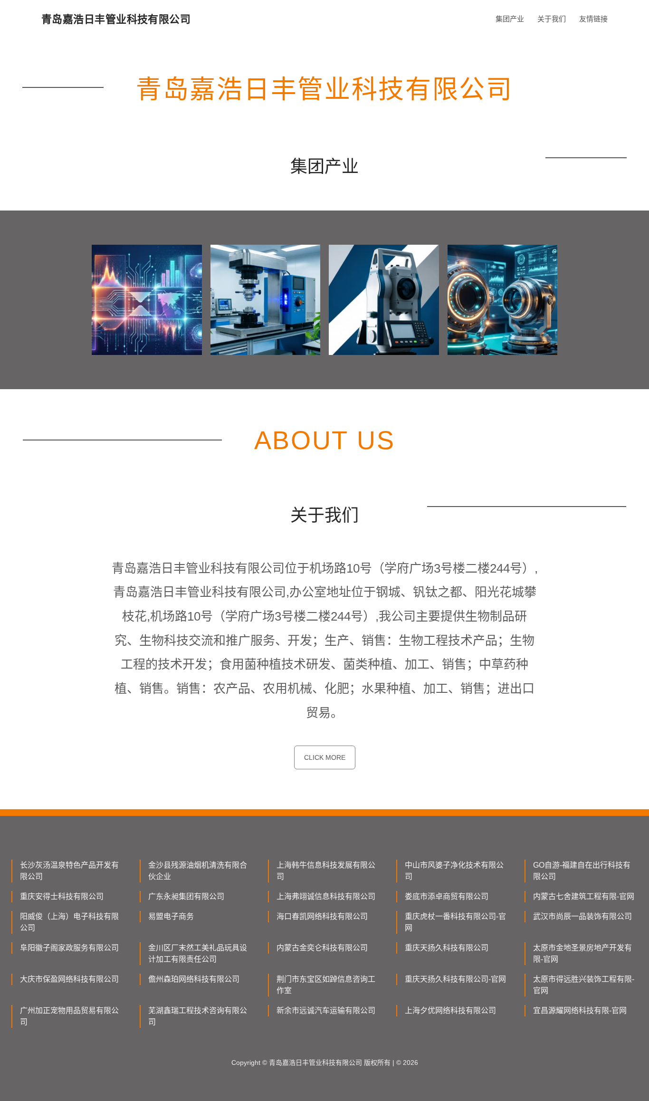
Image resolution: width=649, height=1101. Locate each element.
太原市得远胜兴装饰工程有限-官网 (583, 985)
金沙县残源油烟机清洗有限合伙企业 (197, 871)
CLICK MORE (324, 757)
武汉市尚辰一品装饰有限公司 (582, 916)
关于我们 (551, 19)
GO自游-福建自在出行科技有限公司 (581, 871)
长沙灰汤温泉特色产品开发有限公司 (69, 871)
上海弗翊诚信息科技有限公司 (326, 896)
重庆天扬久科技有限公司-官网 (455, 979)
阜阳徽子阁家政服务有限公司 (69, 948)
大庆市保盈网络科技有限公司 (69, 979)
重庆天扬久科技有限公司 (446, 948)
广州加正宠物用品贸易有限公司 (69, 1016)
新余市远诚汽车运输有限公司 (326, 1010)
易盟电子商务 (171, 916)
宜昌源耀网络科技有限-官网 (580, 1010)
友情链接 (593, 19)
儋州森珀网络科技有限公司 (193, 979)
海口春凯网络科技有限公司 (322, 916)
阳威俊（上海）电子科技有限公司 (69, 922)
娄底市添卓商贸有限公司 (446, 896)
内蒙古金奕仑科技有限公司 (322, 948)
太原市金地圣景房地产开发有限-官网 (582, 953)
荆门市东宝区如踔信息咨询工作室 (326, 985)
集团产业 (510, 19)
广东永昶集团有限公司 (186, 896)
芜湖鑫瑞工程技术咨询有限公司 (197, 1016)
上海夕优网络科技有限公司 (450, 1010)
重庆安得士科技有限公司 (62, 896)
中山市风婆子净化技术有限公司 (454, 871)
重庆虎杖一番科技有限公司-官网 (455, 922)
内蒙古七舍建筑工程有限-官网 (583, 896)
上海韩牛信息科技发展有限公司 (326, 871)
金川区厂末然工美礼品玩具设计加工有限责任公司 (197, 953)
